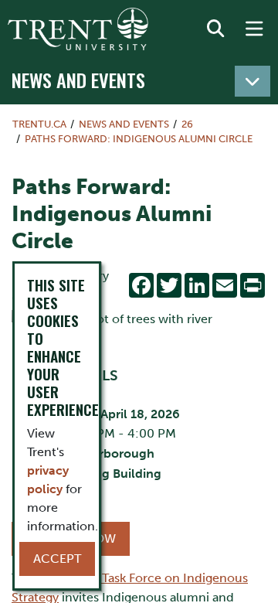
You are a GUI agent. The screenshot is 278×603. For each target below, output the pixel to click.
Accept (57, 558)
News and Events (78, 80)
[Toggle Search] (215, 29)
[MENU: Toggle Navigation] (254, 29)
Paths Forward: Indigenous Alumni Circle (139, 139)
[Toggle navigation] (252, 81)
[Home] (78, 29)
